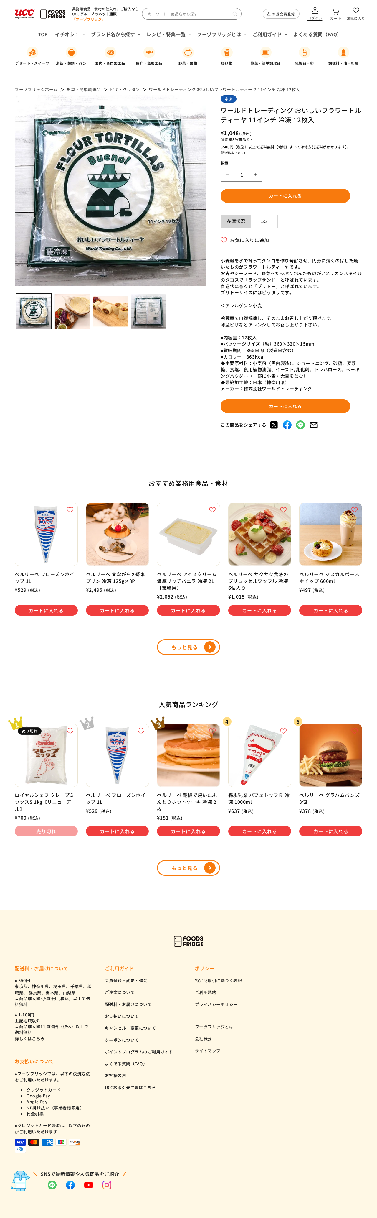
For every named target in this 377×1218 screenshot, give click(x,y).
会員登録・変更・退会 (126, 980)
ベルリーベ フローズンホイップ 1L (45, 577)
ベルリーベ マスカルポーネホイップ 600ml (329, 577)
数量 (225, 163)
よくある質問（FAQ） (126, 1063)
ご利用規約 (205, 992)
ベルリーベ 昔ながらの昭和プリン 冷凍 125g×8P (116, 577)
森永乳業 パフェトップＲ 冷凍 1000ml (259, 798)
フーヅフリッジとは (214, 1027)
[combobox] (191, 13)
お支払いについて (122, 1016)
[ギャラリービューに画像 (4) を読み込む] (148, 311)
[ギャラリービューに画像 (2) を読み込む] (72, 311)
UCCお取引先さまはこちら (130, 1087)
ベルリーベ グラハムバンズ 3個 (329, 798)
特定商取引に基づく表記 (218, 980)
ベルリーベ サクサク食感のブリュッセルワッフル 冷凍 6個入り (258, 581)
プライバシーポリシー (216, 1004)
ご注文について (120, 992)
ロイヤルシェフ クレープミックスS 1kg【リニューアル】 (45, 802)
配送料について (234, 152)
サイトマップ (208, 1050)
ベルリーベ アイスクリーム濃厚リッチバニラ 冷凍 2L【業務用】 (187, 581)
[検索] (234, 13)
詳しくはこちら (30, 1038)
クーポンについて (122, 1040)
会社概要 (203, 1038)
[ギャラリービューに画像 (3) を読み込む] (110, 311)
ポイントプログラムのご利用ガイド (139, 1052)
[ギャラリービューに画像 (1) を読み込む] (34, 311)
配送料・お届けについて (128, 1004)
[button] (69, 34)
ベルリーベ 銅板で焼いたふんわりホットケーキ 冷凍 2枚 (187, 802)
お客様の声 (115, 1075)
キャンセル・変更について (130, 1028)
